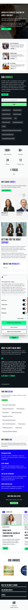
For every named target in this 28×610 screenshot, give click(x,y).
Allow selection (14, 327)
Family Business (20, 408)
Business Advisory (17, 110)
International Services (6, 118)
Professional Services (7, 427)
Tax (15, 118)
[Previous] (20, 195)
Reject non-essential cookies (14, 331)
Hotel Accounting (17, 114)
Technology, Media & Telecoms (9, 431)
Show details (20, 318)
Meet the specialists (6, 190)
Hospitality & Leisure (7, 416)
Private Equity (21, 424)
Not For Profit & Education (8, 424)
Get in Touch (6, 29)
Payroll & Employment (17, 122)
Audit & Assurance (6, 110)
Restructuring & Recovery (7, 134)
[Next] (24, 195)
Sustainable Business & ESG (8, 138)
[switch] (24, 304)
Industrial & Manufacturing (8, 420)
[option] (14, 21)
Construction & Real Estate (8, 405)
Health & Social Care (16, 412)
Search (14, 104)
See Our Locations (14, 503)
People (3, 126)
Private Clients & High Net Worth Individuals (11, 130)
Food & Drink (5, 412)
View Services (4, 94)
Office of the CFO (6, 122)
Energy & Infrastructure (8, 408)
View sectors (4, 400)
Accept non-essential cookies (14, 322)
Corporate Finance (6, 114)
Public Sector (18, 427)
